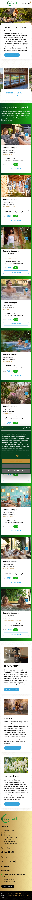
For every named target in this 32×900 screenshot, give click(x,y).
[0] (29, 3)
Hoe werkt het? (9, 839)
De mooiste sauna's (10, 843)
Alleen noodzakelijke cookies (16, 470)
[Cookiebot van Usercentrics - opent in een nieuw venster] (23, 428)
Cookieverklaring (24, 895)
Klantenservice (9, 831)
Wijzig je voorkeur (21, 456)
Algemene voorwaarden (14, 893)
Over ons (7, 835)
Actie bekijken (16, 168)
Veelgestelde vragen (11, 837)
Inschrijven (8, 886)
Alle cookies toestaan (16, 461)
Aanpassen (15, 466)
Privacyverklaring (12, 895)
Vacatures (7, 833)
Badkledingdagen (9, 841)
